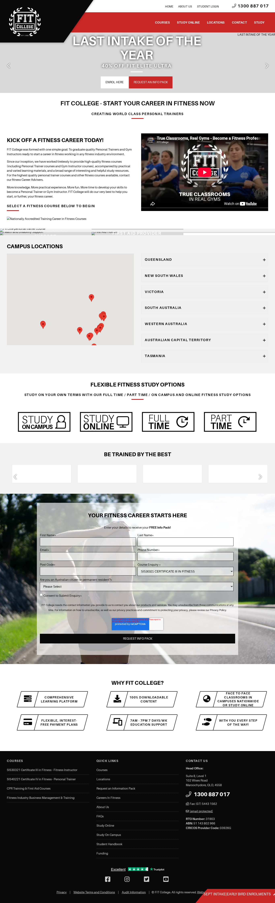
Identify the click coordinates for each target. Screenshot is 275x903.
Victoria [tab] (154, 292)
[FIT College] (25, 22)
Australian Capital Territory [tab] (178, 340)
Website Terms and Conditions (94, 892)
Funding (102, 853)
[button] (79, 331)
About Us (185, 6)
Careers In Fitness (108, 797)
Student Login (208, 6)
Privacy (62, 892)
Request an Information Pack (115, 788)
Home (169, 6)
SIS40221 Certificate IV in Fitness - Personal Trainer (41, 779)
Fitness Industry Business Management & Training (40, 797)
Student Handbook (109, 844)
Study (259, 22)
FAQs (100, 816)
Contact (239, 22)
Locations (216, 22)
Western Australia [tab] (166, 324)
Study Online (188, 22)
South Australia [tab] (163, 308)
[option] (37, 473)
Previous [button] (8, 66)
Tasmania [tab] (155, 356)
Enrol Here (33, 82)
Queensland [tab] (158, 260)
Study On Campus (108, 834)
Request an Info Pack (70, 82)
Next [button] (267, 66)
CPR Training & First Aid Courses (29, 788)
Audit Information (134, 892)
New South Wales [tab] (164, 276)
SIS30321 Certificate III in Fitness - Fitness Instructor (42, 770)
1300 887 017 (252, 6)
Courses (162, 22)
